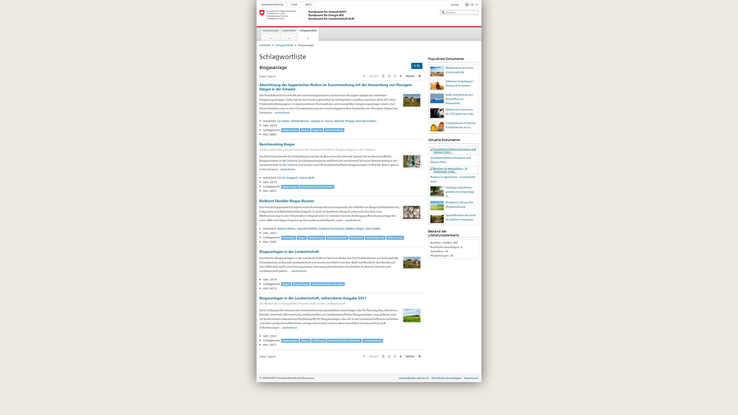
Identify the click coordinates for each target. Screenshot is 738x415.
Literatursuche (270, 30)
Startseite (264, 45)
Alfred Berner (300, 121)
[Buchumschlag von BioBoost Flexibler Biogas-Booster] (411, 212)
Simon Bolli (306, 177)
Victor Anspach (288, 177)
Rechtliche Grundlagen (446, 378)
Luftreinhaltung (373, 340)
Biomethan (357, 237)
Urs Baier (283, 121)
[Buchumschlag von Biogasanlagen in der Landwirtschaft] (411, 262)
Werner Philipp (344, 121)
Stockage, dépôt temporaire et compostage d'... (460, 192)
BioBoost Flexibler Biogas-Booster (286, 201)
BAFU (308, 4)
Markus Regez (355, 228)
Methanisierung (375, 237)
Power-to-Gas (395, 237)
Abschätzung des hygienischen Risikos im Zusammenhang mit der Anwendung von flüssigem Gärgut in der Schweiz (335, 87)
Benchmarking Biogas (317, 146)
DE (467, 4)
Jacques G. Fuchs (322, 121)
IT (477, 4)
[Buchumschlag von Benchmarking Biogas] (411, 161)
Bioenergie (289, 237)
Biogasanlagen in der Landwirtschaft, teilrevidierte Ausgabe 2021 (313, 300)
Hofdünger (318, 340)
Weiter (410, 76)
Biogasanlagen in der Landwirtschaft (289, 251)
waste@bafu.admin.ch (414, 378)
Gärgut (305, 130)
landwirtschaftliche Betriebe (317, 186)
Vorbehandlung (334, 130)
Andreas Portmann (331, 228)
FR (472, 4)
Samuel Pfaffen (307, 228)
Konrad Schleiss (366, 121)
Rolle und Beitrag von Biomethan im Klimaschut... (459, 99)
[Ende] (419, 76)
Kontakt (455, 4)
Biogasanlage (290, 130)
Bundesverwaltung (272, 4)
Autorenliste (289, 30)
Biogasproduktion (337, 237)
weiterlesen (282, 112)
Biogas (301, 237)
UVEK (294, 4)
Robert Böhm (286, 228)
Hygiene (317, 130)
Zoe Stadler (373, 228)
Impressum (471, 378)
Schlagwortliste (308, 30)
